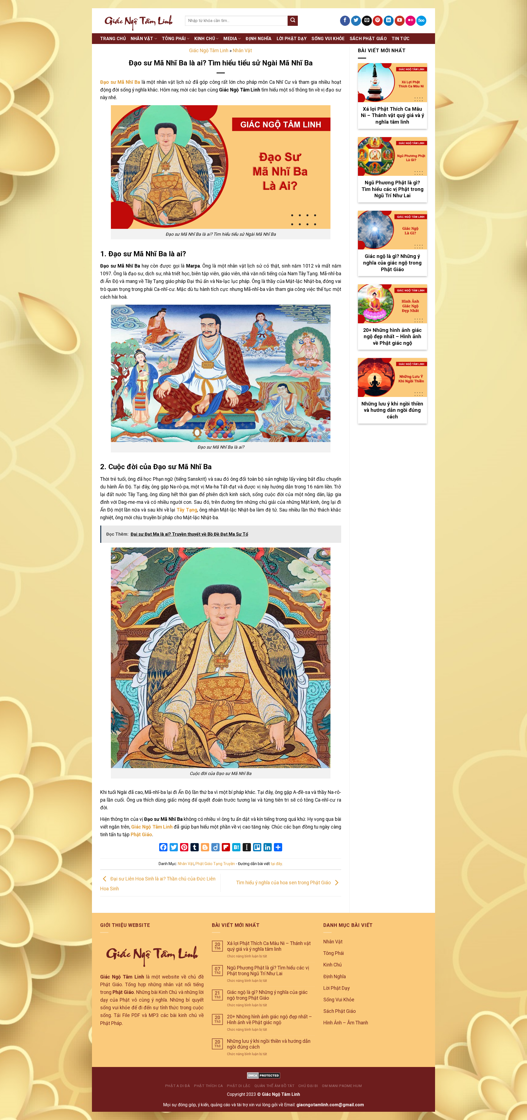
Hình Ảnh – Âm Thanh (345, 1022)
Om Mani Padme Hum (342, 1086)
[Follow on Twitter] (356, 21)
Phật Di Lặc (238, 1086)
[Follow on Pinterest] (378, 21)
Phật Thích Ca (208, 1086)
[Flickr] (410, 21)
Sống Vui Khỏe (328, 38)
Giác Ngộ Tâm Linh (208, 50)
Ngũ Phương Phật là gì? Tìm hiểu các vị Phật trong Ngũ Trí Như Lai (268, 970)
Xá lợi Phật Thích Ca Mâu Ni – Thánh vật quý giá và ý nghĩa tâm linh (269, 946)
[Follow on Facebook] (345, 21)
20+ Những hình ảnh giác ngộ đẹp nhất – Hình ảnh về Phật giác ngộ (269, 1019)
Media (230, 38)
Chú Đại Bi (308, 1086)
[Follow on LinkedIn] (389, 21)
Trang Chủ (113, 38)
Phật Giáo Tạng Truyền (215, 863)
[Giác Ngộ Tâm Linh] (138, 20)
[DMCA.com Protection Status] (263, 1075)
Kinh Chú (204, 38)
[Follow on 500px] (421, 21)
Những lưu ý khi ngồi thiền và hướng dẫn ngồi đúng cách (268, 1044)
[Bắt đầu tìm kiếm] (293, 21)
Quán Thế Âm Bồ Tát (274, 1086)
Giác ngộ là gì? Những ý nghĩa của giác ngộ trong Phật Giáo (267, 995)
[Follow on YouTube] (400, 21)
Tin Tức (401, 38)
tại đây (276, 863)
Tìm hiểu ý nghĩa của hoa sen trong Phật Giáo (284, 882)
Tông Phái (174, 38)
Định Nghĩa (258, 38)
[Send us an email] (367, 21)
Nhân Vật (142, 38)
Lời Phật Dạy (292, 38)
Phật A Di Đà (177, 1086)
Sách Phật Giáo (368, 38)
